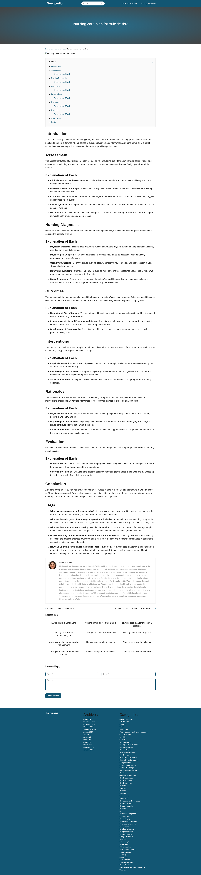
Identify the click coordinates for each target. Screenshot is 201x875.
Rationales (55, 102)
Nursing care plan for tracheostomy (60, 608)
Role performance (126, 831)
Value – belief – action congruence (132, 867)
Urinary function (125, 865)
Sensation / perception (127, 849)
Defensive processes (127, 752)
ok (120, 811)
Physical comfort (125, 816)
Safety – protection (126, 837)
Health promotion (125, 783)
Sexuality (122, 854)
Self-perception (125, 847)
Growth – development (127, 775)
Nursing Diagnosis (59, 78)
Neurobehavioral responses (129, 801)
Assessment (56, 70)
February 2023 (88, 747)
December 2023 (89, 722)
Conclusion (56, 118)
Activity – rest (124, 722)
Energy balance (125, 763)
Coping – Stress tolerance (129, 745)
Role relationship (125, 834)
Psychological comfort (127, 824)
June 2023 (87, 737)
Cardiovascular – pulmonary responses (133, 732)
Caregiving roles (125, 734)
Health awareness (126, 778)
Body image (123, 729)
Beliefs (121, 727)
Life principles (124, 796)
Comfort (122, 740)
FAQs (53, 122)
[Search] (102, 3)
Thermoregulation (126, 862)
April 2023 (87, 742)
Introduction (56, 66)
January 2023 (88, 750)
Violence (122, 870)
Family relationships (126, 768)
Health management (126, 780)
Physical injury (124, 819)
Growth (122, 773)
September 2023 (89, 729)
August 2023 (88, 732)
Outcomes (55, 86)
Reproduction (124, 826)
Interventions (56, 94)
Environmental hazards (127, 765)
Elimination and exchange (128, 760)
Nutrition (122, 809)
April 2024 (87, 719)
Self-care (122, 839)
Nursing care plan (129, 3)
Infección (122, 788)
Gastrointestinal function (128, 770)
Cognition (122, 737)
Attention (122, 724)
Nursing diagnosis (148, 3)
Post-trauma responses (128, 821)
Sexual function (125, 852)
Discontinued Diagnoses (128, 757)
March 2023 (87, 745)
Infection (122, 791)
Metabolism (123, 798)
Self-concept (124, 842)
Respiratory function (126, 829)
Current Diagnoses (126, 750)
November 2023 (89, 724)
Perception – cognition (127, 814)
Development (124, 755)
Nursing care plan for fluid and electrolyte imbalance (134, 608)
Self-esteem (123, 844)
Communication (125, 742)
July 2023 (86, 734)
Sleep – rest (123, 857)
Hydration (123, 786)
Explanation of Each (62, 74)
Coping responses (126, 747)
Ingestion (122, 793)
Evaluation (55, 110)
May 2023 (87, 740)
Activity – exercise (126, 719)
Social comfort (124, 860)
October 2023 (88, 727)
